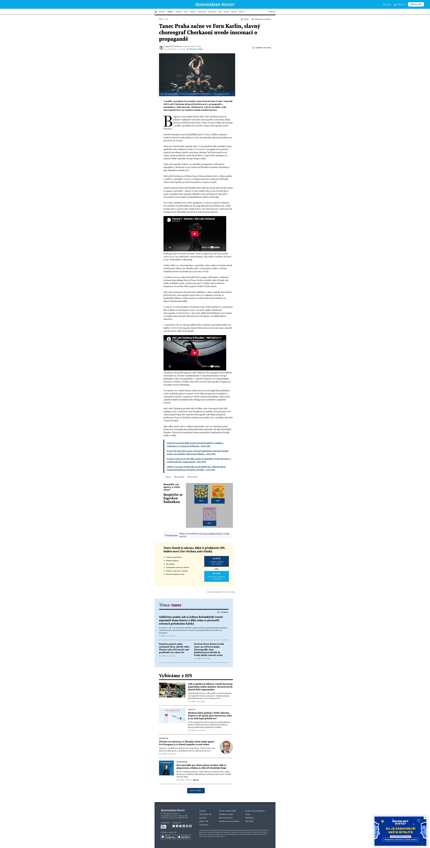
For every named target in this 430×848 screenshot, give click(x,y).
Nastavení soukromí (225, 818)
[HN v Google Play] (168, 837)
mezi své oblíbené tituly (212, 534)
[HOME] (156, 12)
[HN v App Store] (183, 837)
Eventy (247, 814)
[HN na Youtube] (190, 826)
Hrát (201, 501)
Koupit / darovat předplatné (255, 811)
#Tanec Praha (192, 477)
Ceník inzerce (203, 825)
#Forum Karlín (179, 477)
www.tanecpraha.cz (223, 94)
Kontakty (202, 811)
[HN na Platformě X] (174, 826)
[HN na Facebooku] (177, 826)
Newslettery (249, 818)
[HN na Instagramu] (180, 826)
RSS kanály (249, 821)
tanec (176, 605)
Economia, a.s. (175, 814)
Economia (202, 818)
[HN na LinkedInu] (184, 826)
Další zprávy (196, 790)
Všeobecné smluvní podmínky (229, 821)
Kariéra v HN (203, 821)
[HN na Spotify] (187, 826)
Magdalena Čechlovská (173, 46)
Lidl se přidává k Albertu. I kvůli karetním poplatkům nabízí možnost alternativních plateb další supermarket (210, 687)
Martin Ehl (163, 738)
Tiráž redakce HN (205, 814)
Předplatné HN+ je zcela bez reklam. (224, 592)
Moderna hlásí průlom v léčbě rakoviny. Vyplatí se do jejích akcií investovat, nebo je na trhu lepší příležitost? (210, 716)
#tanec (168, 477)
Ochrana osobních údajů (227, 811)
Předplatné (416, 4)
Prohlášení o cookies (226, 814)
